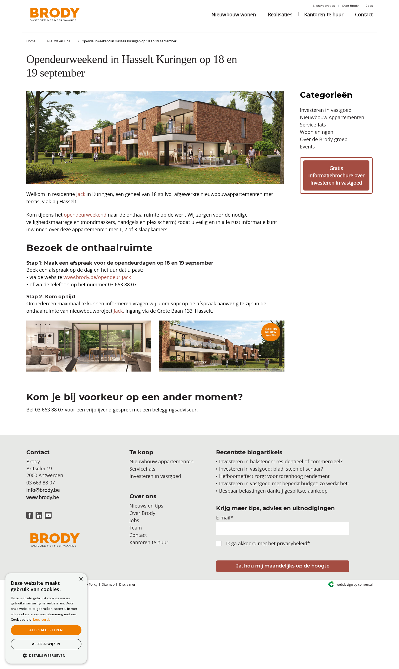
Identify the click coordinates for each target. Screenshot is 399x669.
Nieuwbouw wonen (233, 14)
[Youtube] (48, 515)
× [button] (81, 579)
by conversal (355, 584)
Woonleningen (316, 132)
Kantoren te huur (324, 14)
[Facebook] (29, 515)
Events (307, 146)
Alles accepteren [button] (46, 630)
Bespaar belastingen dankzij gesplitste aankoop (273, 490)
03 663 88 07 (40, 482)
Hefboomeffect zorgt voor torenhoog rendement (274, 476)
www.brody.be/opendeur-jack (97, 277)
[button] (46, 655)
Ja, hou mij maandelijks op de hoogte (283, 566)
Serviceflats (313, 124)
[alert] (46, 618)
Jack (80, 194)
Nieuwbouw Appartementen (332, 117)
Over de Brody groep (323, 139)
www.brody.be (42, 497)
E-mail (224, 517)
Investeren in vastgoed (326, 110)
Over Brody (350, 5)
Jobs (369, 5)
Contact (364, 14)
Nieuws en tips (324, 5)
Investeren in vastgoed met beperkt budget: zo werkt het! (284, 483)
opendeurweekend (85, 214)
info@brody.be (43, 490)
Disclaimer (127, 584)
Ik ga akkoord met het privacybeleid (268, 543)
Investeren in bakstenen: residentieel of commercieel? (281, 461)
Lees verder (42, 619)
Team (135, 527)
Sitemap (108, 584)
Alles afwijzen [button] (46, 644)
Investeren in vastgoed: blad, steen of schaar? (271, 468)
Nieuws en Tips (58, 41)
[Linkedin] (39, 515)
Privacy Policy (87, 584)
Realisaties (280, 14)
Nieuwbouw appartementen (161, 461)
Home (31, 41)
